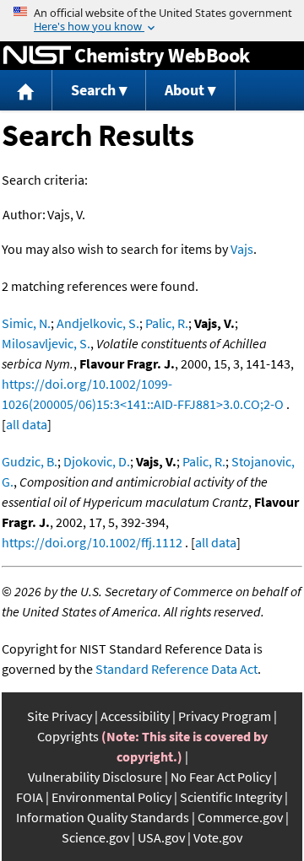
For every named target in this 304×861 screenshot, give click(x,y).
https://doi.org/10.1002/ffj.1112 (92, 542)
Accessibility (135, 716)
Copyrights (68, 736)
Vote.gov (217, 837)
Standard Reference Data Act (176, 668)
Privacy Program (224, 716)
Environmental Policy (111, 796)
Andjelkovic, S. (98, 323)
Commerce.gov (240, 817)
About (184, 90)
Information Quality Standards (102, 817)
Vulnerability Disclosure (95, 776)
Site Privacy (59, 716)
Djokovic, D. (96, 461)
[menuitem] (26, 90)
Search (93, 90)
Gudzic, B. (29, 461)
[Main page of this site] (26, 90)
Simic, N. (26, 323)
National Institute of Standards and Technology (37, 56)
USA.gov (161, 837)
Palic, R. (166, 323)
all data (26, 424)
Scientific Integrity (231, 796)
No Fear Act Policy (221, 776)
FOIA (29, 796)
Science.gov (95, 837)
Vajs (242, 248)
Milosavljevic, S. (46, 343)
